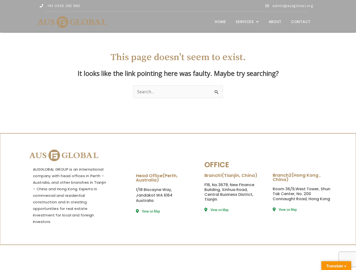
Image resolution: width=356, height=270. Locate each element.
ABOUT (275, 21)
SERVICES (245, 21)
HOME (220, 21)
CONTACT (300, 21)
